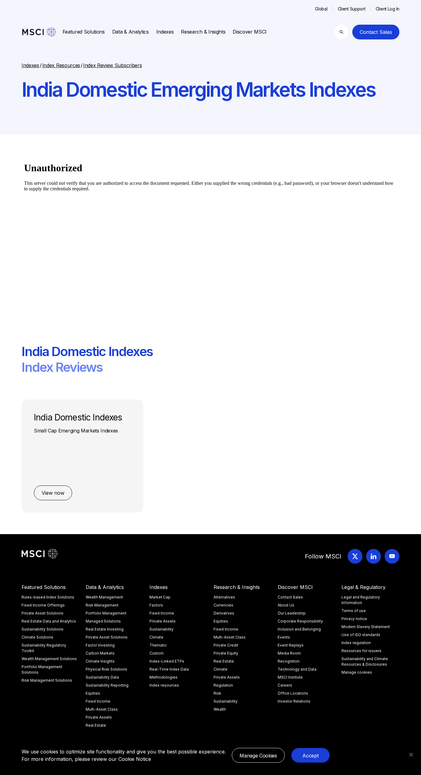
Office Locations (293, 693)
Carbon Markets (100, 653)
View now (53, 493)
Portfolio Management (106, 613)
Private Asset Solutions (42, 613)
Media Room (289, 653)
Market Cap (159, 597)
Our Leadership (292, 613)
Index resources (164, 685)
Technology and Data (297, 669)
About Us (286, 605)
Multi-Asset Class (102, 709)
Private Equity (226, 653)
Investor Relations (294, 701)
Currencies (223, 605)
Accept (310, 756)
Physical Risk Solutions (106, 669)
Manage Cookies (258, 756)
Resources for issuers (361, 650)
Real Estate (96, 725)
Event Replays (291, 645)
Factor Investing (100, 645)
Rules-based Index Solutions (48, 597)
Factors (156, 605)
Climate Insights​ (100, 661)
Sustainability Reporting (107, 685)
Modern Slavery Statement (365, 626)
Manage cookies (356, 672)
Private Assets (99, 717)
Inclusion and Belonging (299, 629)
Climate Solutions (37, 637)
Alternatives (224, 597)
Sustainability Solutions (42, 629)
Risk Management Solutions (47, 680)
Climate (156, 637)
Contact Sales (376, 32)
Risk (217, 693)
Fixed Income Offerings (43, 605)
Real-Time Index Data (169, 669)
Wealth (220, 709)
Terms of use (353, 610)
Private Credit (226, 645)
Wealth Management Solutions (49, 658)
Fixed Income (98, 701)
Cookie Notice (134, 759)
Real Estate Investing (105, 629)
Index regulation (356, 642)
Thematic (158, 645)
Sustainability (161, 629)
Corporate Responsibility (300, 621)
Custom (156, 653)
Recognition (289, 661)
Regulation (223, 685)
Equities (93, 693)
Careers (285, 685)
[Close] (411, 754)
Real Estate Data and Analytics (49, 621)
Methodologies (163, 677)
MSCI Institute (290, 677)
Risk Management (102, 605)
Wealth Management (104, 597)
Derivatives (224, 613)
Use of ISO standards (360, 634)
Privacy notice (354, 618)
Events (284, 637)
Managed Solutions (103, 621)
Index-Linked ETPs (166, 661)
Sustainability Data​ (102, 677)
